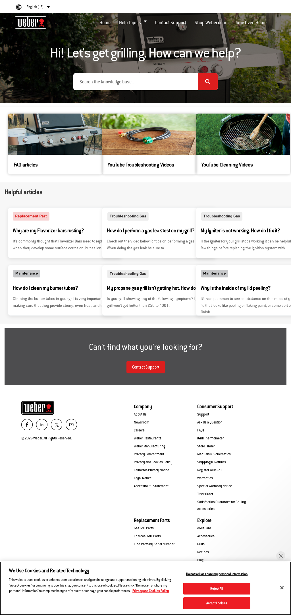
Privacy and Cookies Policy (150, 591)
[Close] (282, 587)
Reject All (216, 589)
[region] (145, 588)
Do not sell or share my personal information (217, 574)
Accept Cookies (216, 603)
